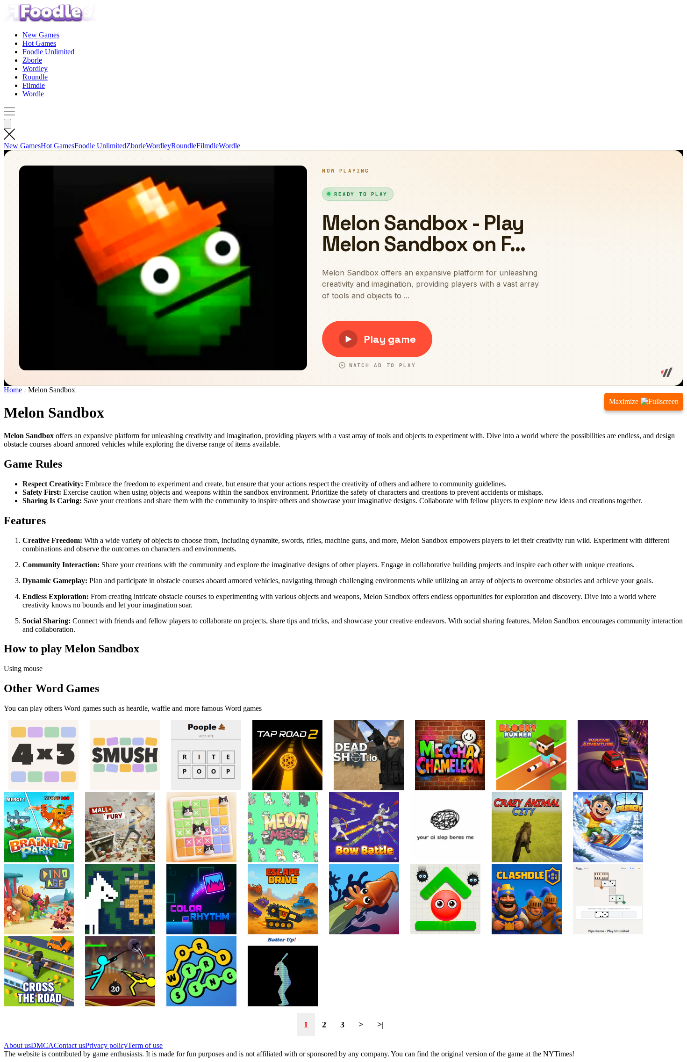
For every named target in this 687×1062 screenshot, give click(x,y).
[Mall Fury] (119, 860)
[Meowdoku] (200, 860)
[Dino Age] (39, 932)
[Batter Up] (282, 1004)
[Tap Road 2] (286, 788)
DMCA (42, 1045)
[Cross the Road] (39, 1004)
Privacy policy (106, 1045)
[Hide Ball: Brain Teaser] (444, 932)
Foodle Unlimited (48, 52)
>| (380, 1024)
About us (17, 1045)
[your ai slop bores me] (444, 860)
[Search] (7, 124)
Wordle (33, 94)
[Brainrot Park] (39, 860)
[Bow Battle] (363, 860)
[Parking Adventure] (612, 788)
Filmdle (33, 85)
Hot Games (39, 43)
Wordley (35, 68)
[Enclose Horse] (119, 932)
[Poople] (205, 788)
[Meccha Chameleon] (449, 788)
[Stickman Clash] (119, 1004)
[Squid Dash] (363, 932)
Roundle (35, 77)
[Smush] (124, 788)
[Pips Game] (607, 932)
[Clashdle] (526, 932)
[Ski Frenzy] (607, 860)
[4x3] (43, 788)
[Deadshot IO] (368, 788)
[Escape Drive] (282, 932)
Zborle (32, 60)
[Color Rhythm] (200, 932)
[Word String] (200, 1004)
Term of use (145, 1045)
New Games (40, 35)
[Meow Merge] (282, 860)
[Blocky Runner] (530, 788)
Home (13, 390)
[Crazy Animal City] (526, 860)
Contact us (69, 1045)
